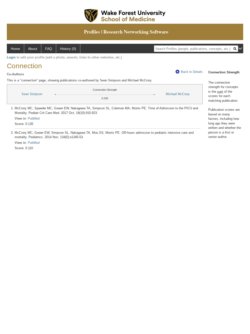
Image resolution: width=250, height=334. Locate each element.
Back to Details (192, 72)
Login (11, 57)
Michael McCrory (178, 94)
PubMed (34, 118)
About (32, 49)
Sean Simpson (31, 94)
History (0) (68, 49)
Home (15, 49)
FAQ (48, 49)
